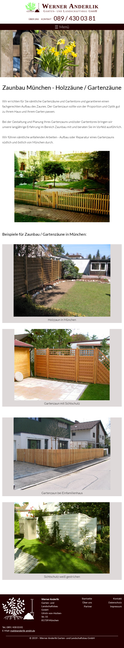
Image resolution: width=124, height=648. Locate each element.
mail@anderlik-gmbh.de (22, 630)
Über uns (34, 19)
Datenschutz (115, 602)
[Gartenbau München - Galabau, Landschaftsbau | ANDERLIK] (32, 7)
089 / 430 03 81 (75, 18)
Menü (64, 26)
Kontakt (46, 19)
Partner (88, 606)
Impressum (116, 606)
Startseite (87, 598)
